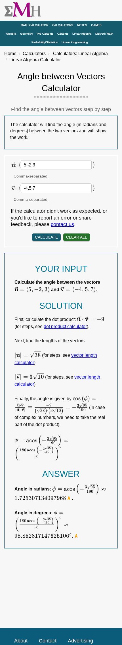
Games (96, 25)
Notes (82, 25)
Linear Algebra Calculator (35, 59)
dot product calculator (65, 326)
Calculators (62, 25)
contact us (62, 224)
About (21, 641)
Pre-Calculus (45, 33)
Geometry (26, 33)
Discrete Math (104, 33)
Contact (47, 641)
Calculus (62, 33)
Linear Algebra (81, 33)
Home (10, 53)
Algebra (11, 33)
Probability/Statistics (44, 42)
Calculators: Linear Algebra (80, 53)
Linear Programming (75, 42)
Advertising (80, 641)
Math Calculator (34, 25)
